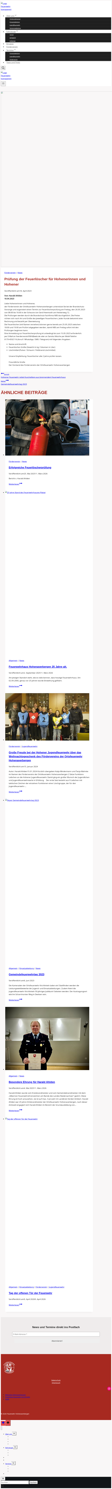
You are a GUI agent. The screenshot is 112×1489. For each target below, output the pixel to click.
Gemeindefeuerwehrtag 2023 (14, 382)
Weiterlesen (15, 484)
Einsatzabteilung (15, 22)
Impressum (56, 1383)
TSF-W (11, 35)
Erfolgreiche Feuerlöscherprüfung (30, 467)
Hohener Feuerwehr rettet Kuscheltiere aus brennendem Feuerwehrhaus (33, 375)
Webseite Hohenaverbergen (15, 1395)
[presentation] (49, 427)
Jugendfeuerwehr (15, 25)
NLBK (7, 1399)
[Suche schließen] (3, 1478)
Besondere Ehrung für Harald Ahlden (32, 1081)
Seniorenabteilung (15, 28)
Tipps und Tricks (13, 62)
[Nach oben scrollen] (3, 1423)
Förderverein (12, 47)
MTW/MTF (13, 38)
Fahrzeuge (9, 1448)
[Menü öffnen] (3, 83)
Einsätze (10, 44)
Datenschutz (56, 1380)
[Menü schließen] (1, 1428)
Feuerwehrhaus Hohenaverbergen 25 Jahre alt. (38, 666)
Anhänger (13, 41)
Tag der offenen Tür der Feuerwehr (30, 1293)
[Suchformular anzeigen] (3, 68)
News (20, 272)
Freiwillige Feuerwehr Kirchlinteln (17, 1397)
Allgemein (13, 660)
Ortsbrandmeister (15, 19)
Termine (8, 1464)
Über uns (8, 1434)
